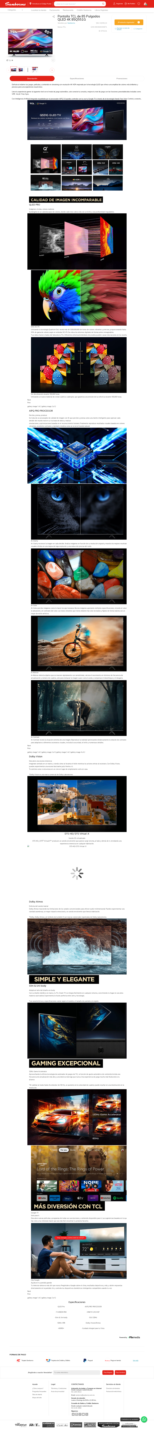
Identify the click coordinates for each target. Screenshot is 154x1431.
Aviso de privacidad (57, 1391)
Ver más (135, 1360)
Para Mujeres (108, 1372)
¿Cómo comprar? (37, 1388)
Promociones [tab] (121, 78)
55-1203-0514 (76, 1392)
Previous (9, 69)
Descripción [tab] (32, 78)
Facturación (55, 10)
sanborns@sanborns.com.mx (85, 1395)
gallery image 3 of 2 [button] (63, 752)
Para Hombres (120, 1372)
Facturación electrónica (113, 1391)
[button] (129, 1338)
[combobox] (80, 3)
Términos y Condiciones (58, 1388)
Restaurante (68, 10)
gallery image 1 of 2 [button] (34, 406)
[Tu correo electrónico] (77, 1372)
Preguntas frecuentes (39, 1391)
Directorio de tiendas (113, 1388)
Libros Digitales (101, 10)
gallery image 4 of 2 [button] (78, 752)
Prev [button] (29, 402)
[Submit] (103, 3)
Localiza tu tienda (38, 10)
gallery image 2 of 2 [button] (49, 406)
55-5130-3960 (76, 1408)
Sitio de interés (37, 1394)
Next (52, 69)
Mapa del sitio (37, 1397)
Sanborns (71, 23)
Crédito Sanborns (84, 10)
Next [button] (29, 400)
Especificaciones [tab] (77, 78)
